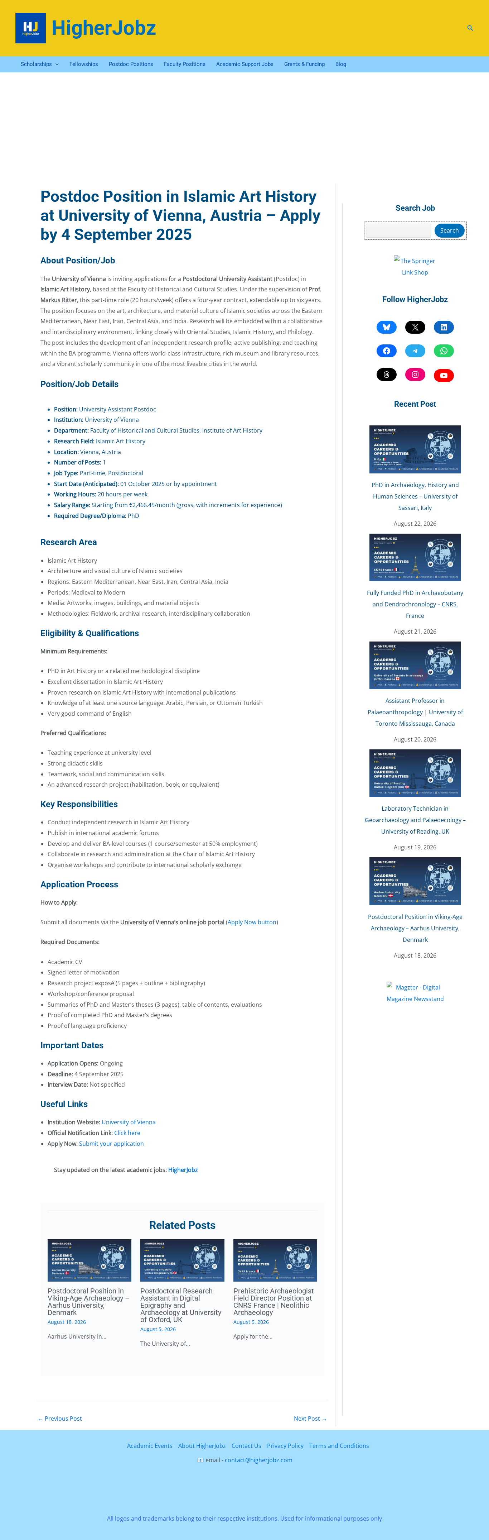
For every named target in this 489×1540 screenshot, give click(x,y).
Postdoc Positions (131, 64)
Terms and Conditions (339, 1446)
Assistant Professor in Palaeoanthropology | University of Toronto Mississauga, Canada (415, 712)
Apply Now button (252, 922)
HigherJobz (104, 28)
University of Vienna (129, 1122)
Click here (127, 1133)
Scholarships (36, 64)
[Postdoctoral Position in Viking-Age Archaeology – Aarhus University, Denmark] (415, 881)
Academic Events (150, 1446)
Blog (340, 64)
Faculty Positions (184, 64)
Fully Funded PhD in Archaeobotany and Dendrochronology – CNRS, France (415, 604)
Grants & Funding (304, 64)
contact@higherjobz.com (258, 1460)
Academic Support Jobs (244, 64)
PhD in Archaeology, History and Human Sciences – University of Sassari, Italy (415, 496)
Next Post (310, 1418)
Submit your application (111, 1144)
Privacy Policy (285, 1446)
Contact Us (246, 1446)
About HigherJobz (202, 1446)
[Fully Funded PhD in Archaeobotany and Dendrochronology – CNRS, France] (415, 557)
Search (449, 230)
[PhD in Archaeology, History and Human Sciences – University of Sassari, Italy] (415, 449)
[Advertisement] (244, 126)
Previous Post (60, 1418)
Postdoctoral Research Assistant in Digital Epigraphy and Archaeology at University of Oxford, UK (180, 1305)
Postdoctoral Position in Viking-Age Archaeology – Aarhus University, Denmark (89, 1302)
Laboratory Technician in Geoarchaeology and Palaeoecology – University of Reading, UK (415, 820)
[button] (470, 28)
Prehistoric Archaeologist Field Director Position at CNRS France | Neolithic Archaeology (273, 1302)
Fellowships (83, 64)
